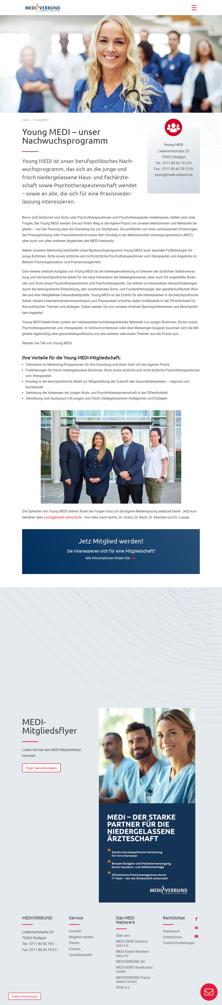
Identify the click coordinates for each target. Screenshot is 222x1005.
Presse (74, 943)
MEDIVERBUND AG (130, 961)
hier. (134, 558)
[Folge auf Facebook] (196, 919)
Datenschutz (172, 937)
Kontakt (75, 931)
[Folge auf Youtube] (196, 936)
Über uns (122, 935)
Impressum (171, 931)
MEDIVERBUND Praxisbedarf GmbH (133, 980)
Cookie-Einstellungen (24, 996)
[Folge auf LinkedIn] (196, 927)
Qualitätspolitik (80, 955)
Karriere (75, 949)
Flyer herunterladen (41, 768)
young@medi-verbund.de (63, 517)
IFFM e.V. (123, 987)
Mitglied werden (81, 937)
